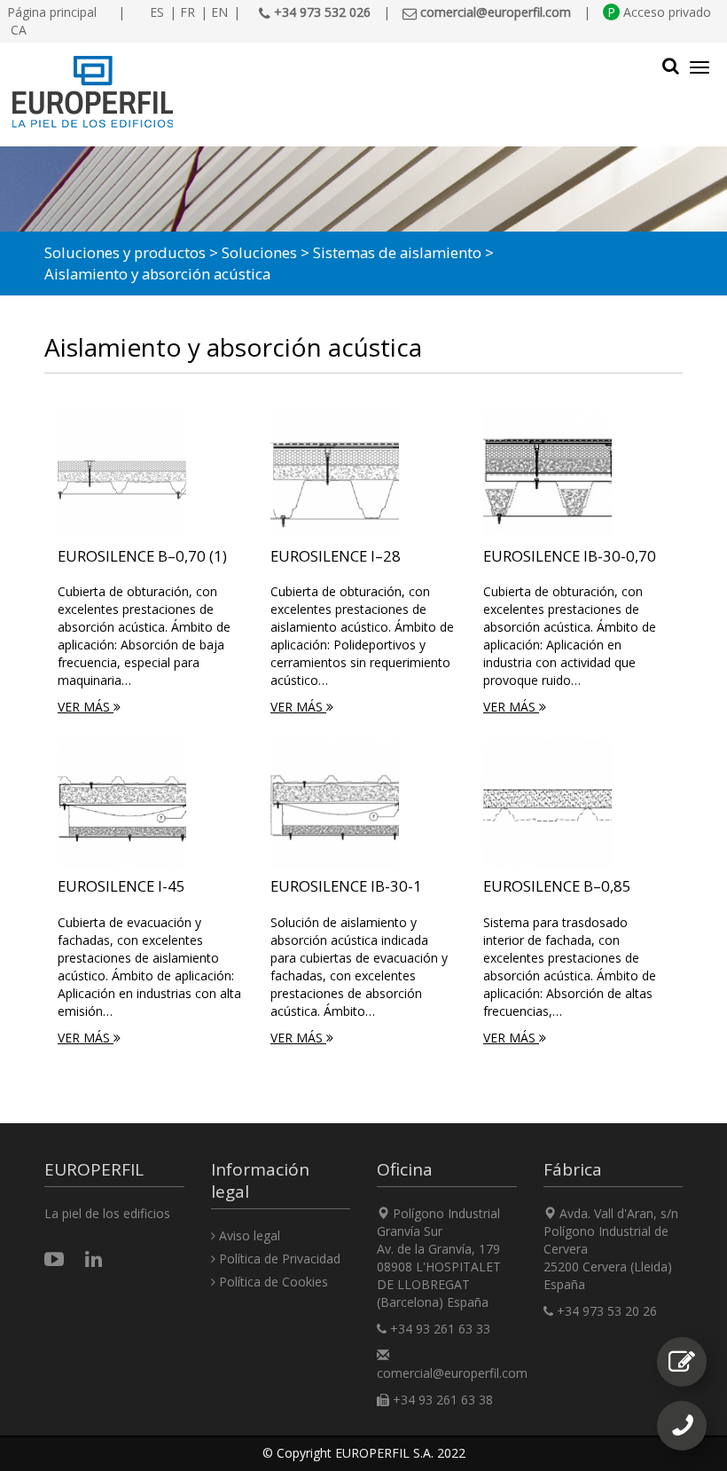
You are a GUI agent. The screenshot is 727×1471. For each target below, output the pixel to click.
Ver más (85, 706)
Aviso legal (247, 1235)
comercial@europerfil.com (452, 1373)
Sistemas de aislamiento (397, 252)
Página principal (52, 12)
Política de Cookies (271, 1281)
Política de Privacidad (277, 1258)
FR (187, 12)
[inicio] (274, 92)
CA (19, 29)
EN (219, 12)
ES (157, 12)
